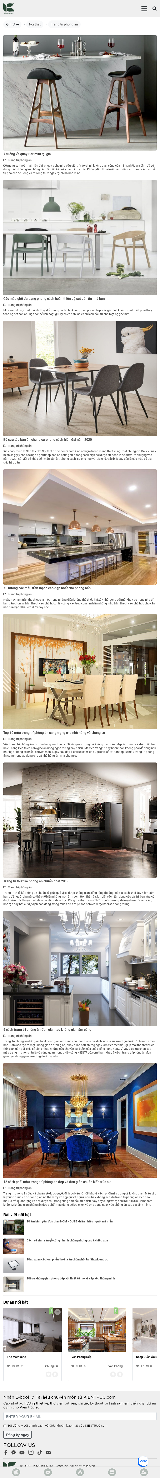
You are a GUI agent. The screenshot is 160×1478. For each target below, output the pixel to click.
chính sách (36, 1425)
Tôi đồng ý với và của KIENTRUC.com (57, 1425)
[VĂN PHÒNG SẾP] (97, 1329)
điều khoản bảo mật (63, 1425)
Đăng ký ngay (17, 1434)
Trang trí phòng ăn (64, 24)
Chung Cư (51, 1366)
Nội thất (35, 24)
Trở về (14, 24)
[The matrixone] (32, 1329)
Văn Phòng (115, 1366)
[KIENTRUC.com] (8, 8)
